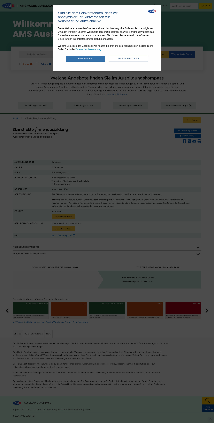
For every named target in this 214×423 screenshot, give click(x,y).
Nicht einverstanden (128, 58)
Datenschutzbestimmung (88, 49)
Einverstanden (85, 58)
